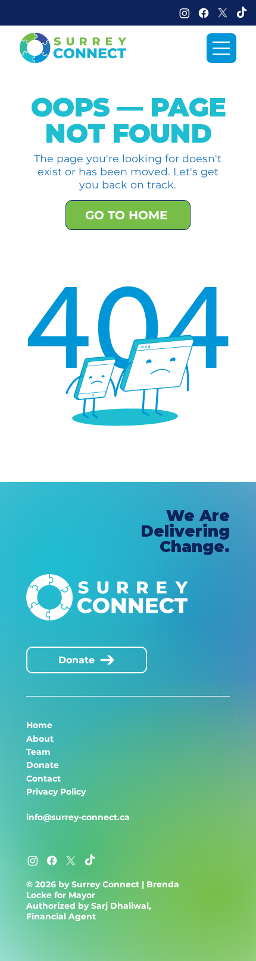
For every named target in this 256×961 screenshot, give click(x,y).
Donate (42, 765)
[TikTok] (241, 13)
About (40, 738)
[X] (222, 13)
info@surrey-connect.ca (78, 817)
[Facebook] (203, 13)
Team (38, 751)
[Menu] (221, 48)
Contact (43, 778)
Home (39, 725)
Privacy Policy (56, 791)
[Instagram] (184, 13)
